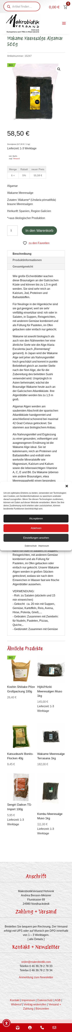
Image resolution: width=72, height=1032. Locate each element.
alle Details (36, 939)
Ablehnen (36, 528)
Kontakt (14, 1000)
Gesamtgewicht (23, 266)
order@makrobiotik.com (36, 961)
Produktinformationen (27, 260)
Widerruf (16, 1004)
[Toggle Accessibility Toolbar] (6, 1023)
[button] (67, 486)
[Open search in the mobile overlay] (22, 6)
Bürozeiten (42, 1008)
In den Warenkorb (39, 230)
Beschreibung (22, 253)
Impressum (43, 545)
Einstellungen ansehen (36, 537)
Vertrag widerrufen (35, 1004)
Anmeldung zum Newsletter (36, 977)
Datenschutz (31, 545)
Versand (16, 158)
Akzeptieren (36, 518)
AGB (58, 1000)
